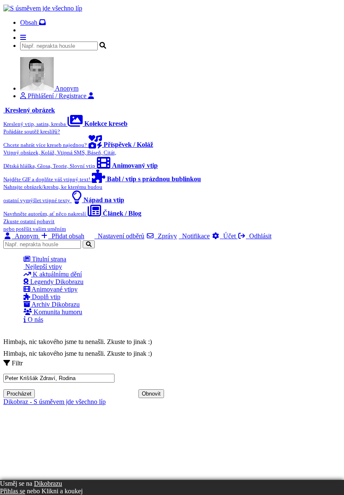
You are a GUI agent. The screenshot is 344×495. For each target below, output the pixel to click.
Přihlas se (12, 491)
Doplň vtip (45, 296)
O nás (34, 319)
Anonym (26, 236)
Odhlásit (258, 236)
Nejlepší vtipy (42, 266)
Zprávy (165, 236)
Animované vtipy (54, 289)
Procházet (19, 394)
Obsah (29, 22)
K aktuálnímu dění (56, 274)
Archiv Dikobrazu (55, 304)
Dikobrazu (48, 483)
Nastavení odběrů (119, 236)
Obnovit (151, 394)
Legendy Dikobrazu (56, 281)
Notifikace (194, 236)
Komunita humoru (57, 311)
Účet (228, 236)
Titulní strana (48, 259)
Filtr (16, 363)
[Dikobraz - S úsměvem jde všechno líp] (42, 8)
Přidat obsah (66, 236)
